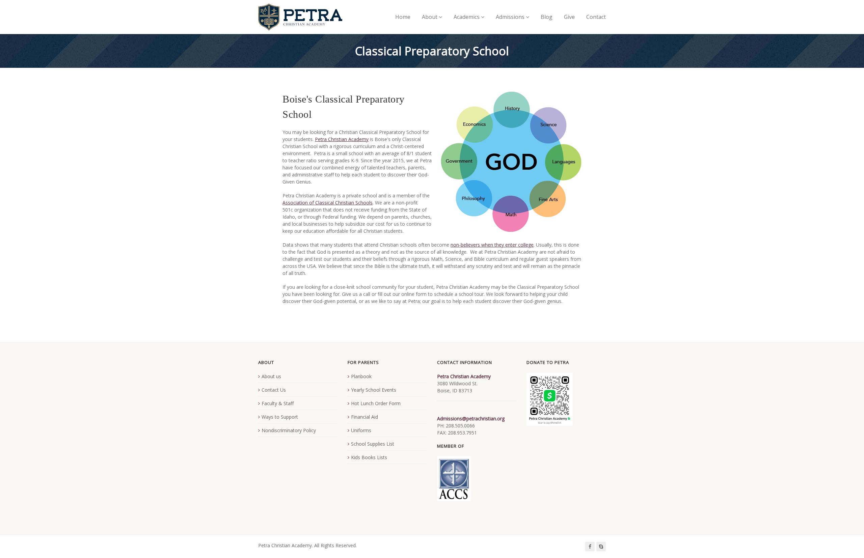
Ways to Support (280, 417)
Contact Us (274, 390)
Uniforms (361, 430)
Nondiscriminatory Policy (289, 430)
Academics (467, 17)
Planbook (361, 376)
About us (271, 376)
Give (569, 17)
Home (402, 17)
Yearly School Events (373, 390)
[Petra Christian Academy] (300, 17)
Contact (596, 17)
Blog (546, 17)
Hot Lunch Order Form (376, 403)
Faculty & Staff (278, 403)
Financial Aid (364, 417)
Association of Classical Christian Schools (327, 202)
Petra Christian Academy (342, 139)
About (429, 17)
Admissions (510, 17)
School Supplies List (372, 444)
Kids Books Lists (369, 457)
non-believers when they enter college (492, 245)
